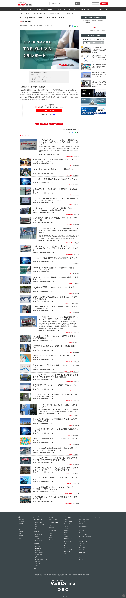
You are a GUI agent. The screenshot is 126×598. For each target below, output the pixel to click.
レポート (52, 123)
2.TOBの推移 (34, 75)
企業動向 (66, 528)
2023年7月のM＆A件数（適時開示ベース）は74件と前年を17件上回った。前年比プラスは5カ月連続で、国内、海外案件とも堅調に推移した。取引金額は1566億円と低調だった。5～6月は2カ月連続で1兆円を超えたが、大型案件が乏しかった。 (58, 149)
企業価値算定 (38, 557)
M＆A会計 (37, 550)
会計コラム (37, 563)
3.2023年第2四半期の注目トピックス (41, 77)
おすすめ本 (82, 539)
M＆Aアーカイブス (39, 524)
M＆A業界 (66, 526)
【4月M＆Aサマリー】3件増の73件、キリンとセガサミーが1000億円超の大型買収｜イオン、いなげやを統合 (55, 248)
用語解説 (37, 536)
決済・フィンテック (84, 519)
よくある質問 (38, 538)
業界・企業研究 (38, 519)
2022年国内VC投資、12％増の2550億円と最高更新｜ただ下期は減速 (55, 337)
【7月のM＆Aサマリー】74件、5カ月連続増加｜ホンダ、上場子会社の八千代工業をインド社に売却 (58, 142)
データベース (27, 9)
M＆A (20, 529)
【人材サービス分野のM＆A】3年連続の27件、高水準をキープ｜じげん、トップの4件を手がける (55, 468)
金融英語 (81, 543)
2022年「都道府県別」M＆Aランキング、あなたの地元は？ (55, 439)
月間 (100, 43)
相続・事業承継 (53, 519)
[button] (94, 27)
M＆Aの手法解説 (39, 540)
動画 (36, 526)
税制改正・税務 (38, 555)
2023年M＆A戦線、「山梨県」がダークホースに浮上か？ (54, 288)
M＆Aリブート (38, 528)
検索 (77, 3)
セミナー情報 (82, 552)
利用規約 (62, 574)
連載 (35, 568)
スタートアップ (73, 9)
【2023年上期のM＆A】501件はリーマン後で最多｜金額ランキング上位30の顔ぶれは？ (56, 199)
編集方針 (37, 574)
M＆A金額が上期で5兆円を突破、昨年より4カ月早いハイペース (55, 218)
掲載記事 (80, 574)
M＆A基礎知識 (38, 534)
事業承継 (50, 9)
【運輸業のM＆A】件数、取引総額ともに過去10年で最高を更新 (55, 497)
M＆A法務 (37, 546)
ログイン (95, 3)
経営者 (65, 543)
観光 (65, 545)
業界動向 (66, 530)
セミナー (81, 559)
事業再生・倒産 (68, 532)
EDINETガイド (83, 524)
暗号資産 (81, 530)
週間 (94, 43)
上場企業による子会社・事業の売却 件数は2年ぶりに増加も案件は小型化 (55, 160)
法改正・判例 (38, 548)
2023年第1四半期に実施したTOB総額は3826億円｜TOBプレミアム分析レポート (54, 268)
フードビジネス (68, 549)
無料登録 (104, 3)
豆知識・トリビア (83, 541)
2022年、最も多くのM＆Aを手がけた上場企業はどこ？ (58, 406)
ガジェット (82, 549)
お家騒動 (66, 537)
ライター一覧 (97, 517)
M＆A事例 (51, 527)
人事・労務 (37, 561)
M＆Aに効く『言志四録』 (85, 537)
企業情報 (21, 536)
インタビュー (52, 525)
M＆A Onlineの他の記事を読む (71, 129)
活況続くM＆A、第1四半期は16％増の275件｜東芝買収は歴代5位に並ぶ (55, 307)
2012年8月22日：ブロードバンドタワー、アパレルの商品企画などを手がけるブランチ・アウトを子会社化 (93, 22)
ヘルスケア (67, 547)
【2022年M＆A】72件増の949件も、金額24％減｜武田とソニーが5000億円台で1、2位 (55, 449)
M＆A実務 (36, 13)
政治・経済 (67, 552)
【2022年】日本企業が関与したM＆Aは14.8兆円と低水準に (55, 478)
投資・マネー (82, 528)
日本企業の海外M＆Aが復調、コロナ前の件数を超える (55, 189)
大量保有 (21, 531)
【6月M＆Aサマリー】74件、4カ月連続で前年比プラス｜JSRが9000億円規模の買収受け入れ (55, 209)
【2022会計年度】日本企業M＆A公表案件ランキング (55, 257)
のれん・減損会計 (39, 552)
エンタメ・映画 (83, 534)
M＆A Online (28, 21)
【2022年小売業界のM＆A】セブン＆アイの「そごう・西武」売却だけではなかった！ (54, 488)
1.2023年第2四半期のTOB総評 (39, 73)
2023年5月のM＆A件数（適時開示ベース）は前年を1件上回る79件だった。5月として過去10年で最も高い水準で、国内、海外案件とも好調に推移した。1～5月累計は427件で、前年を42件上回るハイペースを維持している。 (58, 236)
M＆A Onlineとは (44, 574)
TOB (37, 123)
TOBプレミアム (44, 123)
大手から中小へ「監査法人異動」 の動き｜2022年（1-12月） (56, 366)
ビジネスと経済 (85, 9)
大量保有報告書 (68, 521)
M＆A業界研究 (38, 522)
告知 (80, 557)
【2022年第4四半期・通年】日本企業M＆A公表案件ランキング (55, 429)
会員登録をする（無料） (49, 110)
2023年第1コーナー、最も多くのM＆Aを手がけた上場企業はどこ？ (55, 278)
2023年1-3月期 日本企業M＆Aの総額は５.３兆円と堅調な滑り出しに (55, 297)
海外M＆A (66, 554)
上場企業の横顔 (68, 541)
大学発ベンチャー (53, 533)
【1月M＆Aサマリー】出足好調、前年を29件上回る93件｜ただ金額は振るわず (55, 395)
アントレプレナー (53, 537)
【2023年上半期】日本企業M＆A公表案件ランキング (55, 179)
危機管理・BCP (68, 539)
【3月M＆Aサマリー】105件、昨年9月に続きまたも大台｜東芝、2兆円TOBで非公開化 (58, 318)
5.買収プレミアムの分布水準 (38, 81)
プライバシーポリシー (54, 574)
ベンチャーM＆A (53, 535)
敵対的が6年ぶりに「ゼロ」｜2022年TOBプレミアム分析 (55, 385)
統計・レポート (44, 13)
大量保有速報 (22, 521)
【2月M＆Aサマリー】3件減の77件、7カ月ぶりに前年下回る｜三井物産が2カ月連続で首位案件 (55, 376)
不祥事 (65, 534)
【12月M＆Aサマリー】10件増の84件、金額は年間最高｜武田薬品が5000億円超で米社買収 (55, 459)
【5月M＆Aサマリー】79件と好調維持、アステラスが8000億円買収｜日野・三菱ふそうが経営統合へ (58, 230)
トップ (23, 13)
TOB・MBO (67, 524)
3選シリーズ (82, 545)
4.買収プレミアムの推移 (37, 79)
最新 (87, 43)
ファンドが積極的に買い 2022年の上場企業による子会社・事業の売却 (55, 420)
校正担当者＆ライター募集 (71, 574)
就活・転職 (82, 547)
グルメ (81, 532)
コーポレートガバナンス (41, 559)
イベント (81, 555)
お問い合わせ (86, 574)
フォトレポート (83, 521)
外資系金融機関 (83, 526)
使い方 (20, 538)
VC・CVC (51, 539)
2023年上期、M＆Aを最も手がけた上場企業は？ (53, 169)
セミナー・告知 (103, 9)
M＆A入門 (36, 531)
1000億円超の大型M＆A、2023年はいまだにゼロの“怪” (54, 346)
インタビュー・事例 (60, 9)
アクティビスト (68, 519)
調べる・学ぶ (40, 9)
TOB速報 (21, 524)
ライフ (94, 9)
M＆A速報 (21, 519)
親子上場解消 (59, 123)
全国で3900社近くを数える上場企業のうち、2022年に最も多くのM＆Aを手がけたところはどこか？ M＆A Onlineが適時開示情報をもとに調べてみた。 (58, 410)
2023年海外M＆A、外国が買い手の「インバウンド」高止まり (55, 356)
